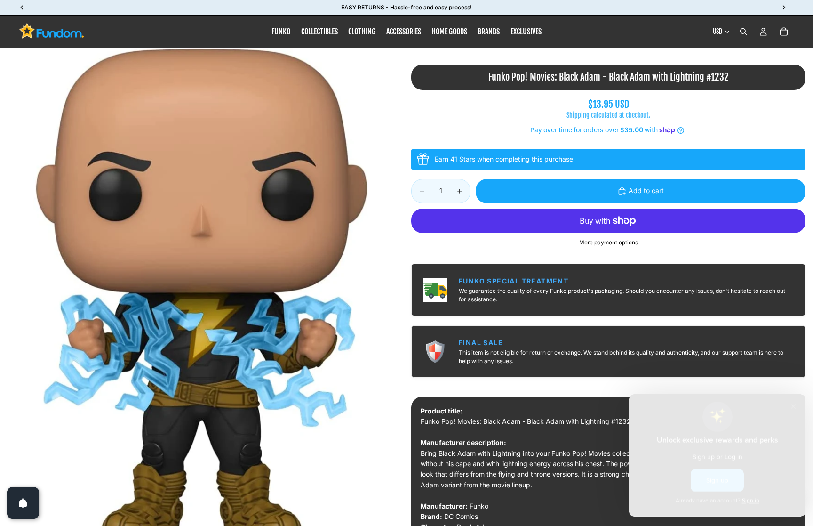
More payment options (608, 242)
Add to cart (646, 190)
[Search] (743, 31)
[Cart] (783, 31)
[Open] (23, 503)
